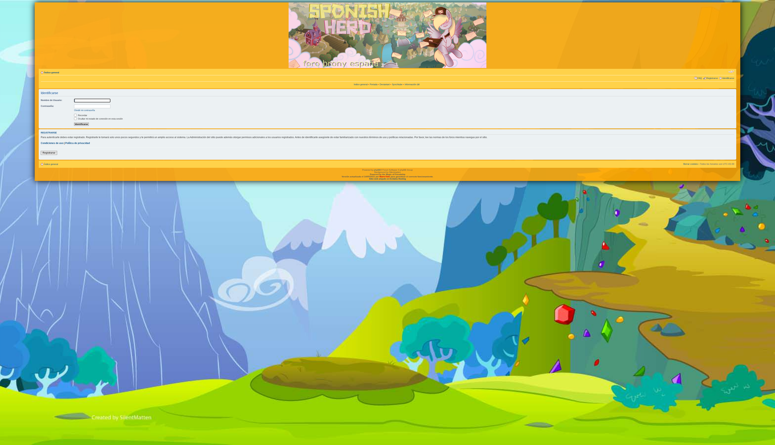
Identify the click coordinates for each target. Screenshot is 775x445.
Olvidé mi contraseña (84, 110)
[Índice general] (227, 34)
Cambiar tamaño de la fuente (731, 71)
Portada (373, 84)
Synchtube (397, 84)
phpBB (377, 170)
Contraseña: (47, 106)
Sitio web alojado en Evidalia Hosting (387, 179)
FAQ (700, 78)
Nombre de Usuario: (51, 100)
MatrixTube (384, 176)
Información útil (412, 84)
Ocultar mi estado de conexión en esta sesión (100, 119)
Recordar (82, 115)
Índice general (51, 72)
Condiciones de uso (52, 143)
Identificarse (728, 78)
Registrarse (712, 78)
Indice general (361, 84)
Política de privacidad (77, 143)
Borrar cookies (690, 164)
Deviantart (385, 84)
